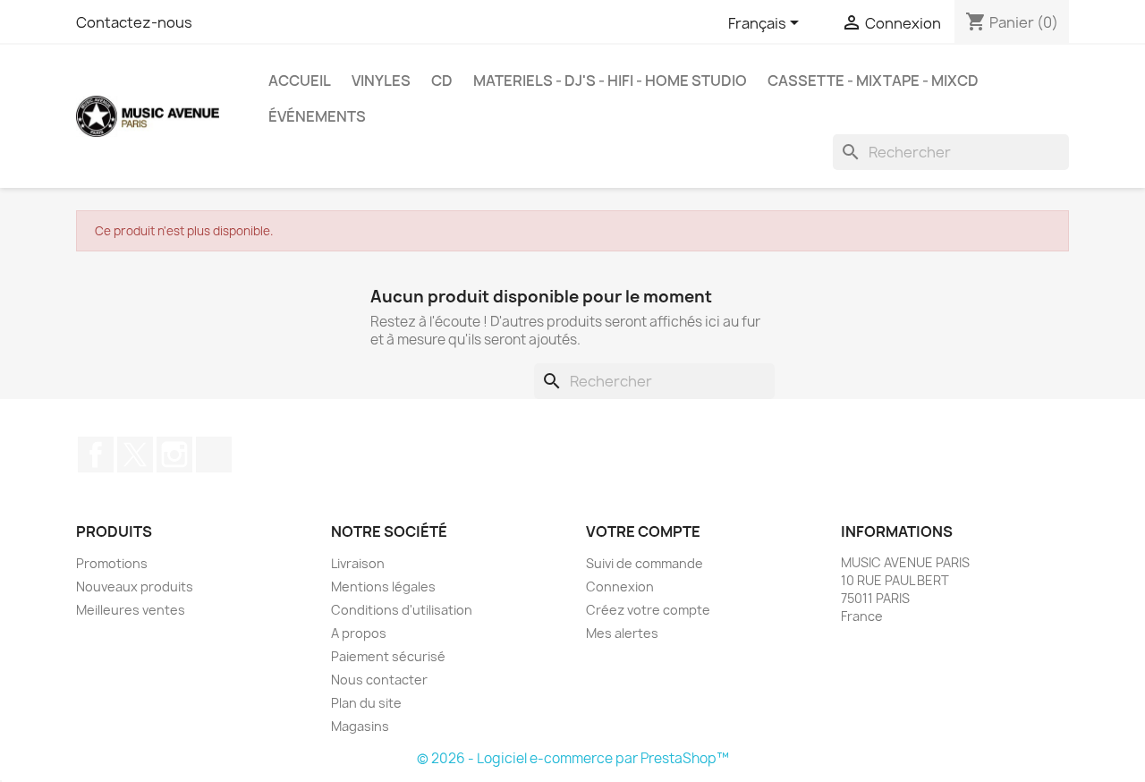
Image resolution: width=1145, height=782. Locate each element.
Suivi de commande (644, 563)
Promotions (112, 563)
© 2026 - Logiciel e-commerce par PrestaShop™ (573, 758)
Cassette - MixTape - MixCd (873, 80)
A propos (358, 633)
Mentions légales (383, 586)
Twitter (135, 454)
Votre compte (643, 531)
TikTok (214, 454)
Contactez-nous (134, 22)
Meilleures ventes (130, 609)
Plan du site (366, 702)
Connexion (620, 586)
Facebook (96, 454)
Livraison (358, 563)
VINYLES (381, 80)
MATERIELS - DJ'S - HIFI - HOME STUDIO (610, 80)
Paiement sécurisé (388, 656)
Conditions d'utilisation (401, 609)
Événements (317, 116)
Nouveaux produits (134, 586)
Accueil (299, 80)
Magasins (360, 726)
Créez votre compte (648, 609)
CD (442, 80)
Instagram (174, 454)
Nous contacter (379, 679)
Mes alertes (622, 633)
